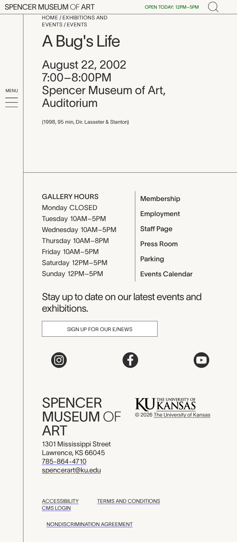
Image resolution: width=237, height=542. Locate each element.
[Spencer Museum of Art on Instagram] (59, 360)
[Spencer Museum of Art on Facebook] (130, 360)
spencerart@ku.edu (71, 470)
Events (77, 25)
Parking (152, 259)
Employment (160, 214)
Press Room (159, 244)
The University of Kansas (182, 415)
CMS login (56, 508)
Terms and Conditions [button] (128, 501)
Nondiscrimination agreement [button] (90, 524)
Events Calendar (166, 274)
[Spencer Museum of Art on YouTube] (201, 360)
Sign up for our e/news (99, 329)
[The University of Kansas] (165, 404)
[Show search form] (213, 7)
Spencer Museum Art (50, 7)
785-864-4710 (64, 461)
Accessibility (60, 501)
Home (51, 18)
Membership (160, 198)
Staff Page (156, 229)
